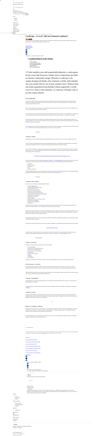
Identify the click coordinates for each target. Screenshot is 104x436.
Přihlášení (29, 374)
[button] (27, 39)
